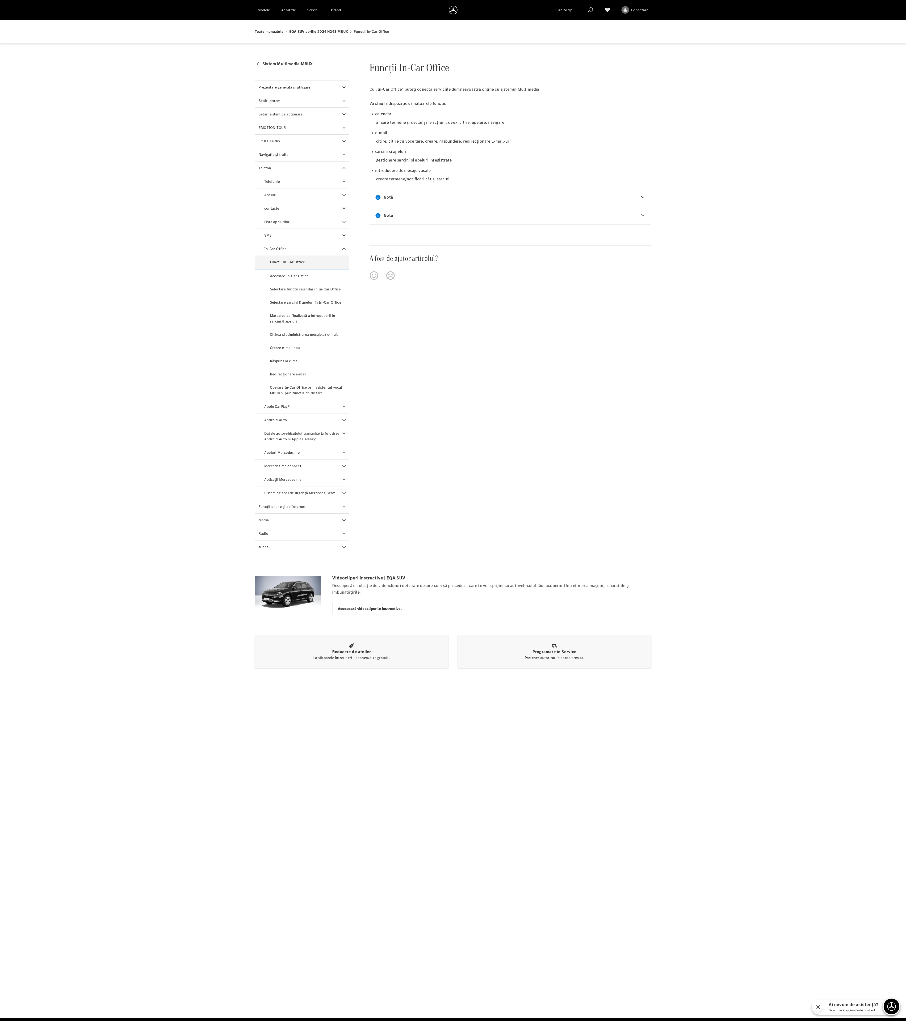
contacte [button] (271, 208)
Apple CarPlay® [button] (277, 406)
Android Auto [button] (275, 419)
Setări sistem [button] (270, 100)
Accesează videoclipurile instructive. (370, 608)
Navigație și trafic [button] (273, 154)
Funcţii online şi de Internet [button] (282, 506)
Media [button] (264, 520)
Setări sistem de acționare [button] (280, 114)
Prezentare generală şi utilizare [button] (284, 87)
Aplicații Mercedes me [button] (282, 479)
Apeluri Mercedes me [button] (282, 452)
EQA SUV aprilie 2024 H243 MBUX (318, 31)
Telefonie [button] (272, 181)
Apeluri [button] (270, 194)
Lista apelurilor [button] (276, 221)
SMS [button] (268, 235)
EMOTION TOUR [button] (272, 127)
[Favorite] (607, 10)
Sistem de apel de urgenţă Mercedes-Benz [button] (299, 492)
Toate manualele (269, 31)
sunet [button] (263, 547)
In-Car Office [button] (275, 248)
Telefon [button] (265, 168)
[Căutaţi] (590, 10)
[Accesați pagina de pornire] (453, 9)
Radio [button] (263, 533)
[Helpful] (373, 275)
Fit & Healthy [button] (269, 141)
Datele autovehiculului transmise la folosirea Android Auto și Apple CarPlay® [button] (302, 436)
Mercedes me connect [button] (282, 466)
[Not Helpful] (390, 275)
